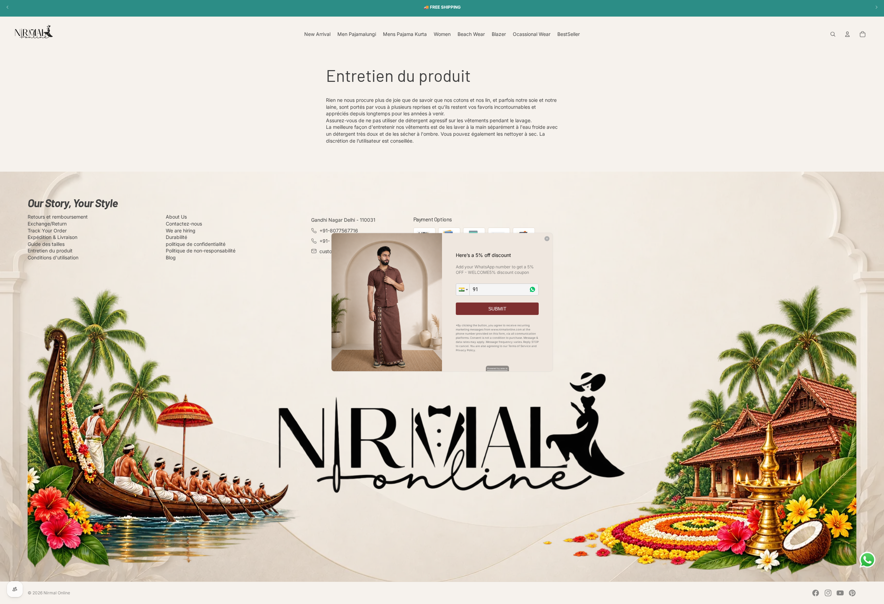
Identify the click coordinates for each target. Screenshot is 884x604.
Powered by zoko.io (497, 368)
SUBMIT (497, 308)
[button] (462, 289)
